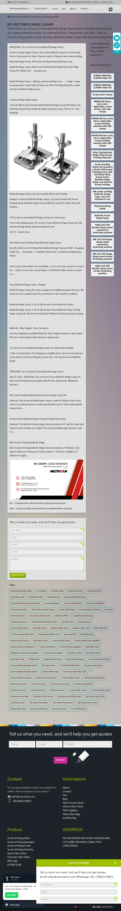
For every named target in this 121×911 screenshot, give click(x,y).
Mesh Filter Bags (71, 814)
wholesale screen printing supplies (24, 653)
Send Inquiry (18, 575)
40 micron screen (38, 684)
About (73, 9)
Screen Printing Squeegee (20, 842)
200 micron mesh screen (46, 678)
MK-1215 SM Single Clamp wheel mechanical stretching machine (102, 243)
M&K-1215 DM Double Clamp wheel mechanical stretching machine (102, 229)
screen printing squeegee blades (23, 665)
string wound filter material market (25, 603)
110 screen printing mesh (39, 616)
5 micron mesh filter (18, 610)
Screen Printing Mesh (18, 838)
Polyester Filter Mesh (18, 857)
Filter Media (41, 9)
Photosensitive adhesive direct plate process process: (40, 503)
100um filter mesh (18, 709)
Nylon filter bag (100, 628)
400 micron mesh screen (87, 703)
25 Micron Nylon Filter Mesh (22, 634)
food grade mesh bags (75, 659)
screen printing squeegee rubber (23, 672)
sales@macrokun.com (23, 796)
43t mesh (108, 610)
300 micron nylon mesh (94, 678)
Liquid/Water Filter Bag (82, 616)
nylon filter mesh (94, 591)
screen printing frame (61, 641)
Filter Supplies (70, 810)
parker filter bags (75, 591)
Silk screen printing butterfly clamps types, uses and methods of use (102, 195)
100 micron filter (61, 616)
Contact (95, 2)
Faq (65, 795)
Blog (65, 799)
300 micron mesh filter (38, 703)
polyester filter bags (50, 672)
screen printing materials (89, 610)
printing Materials (19, 9)
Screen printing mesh (72, 603)
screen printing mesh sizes (99, 659)
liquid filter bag (53, 597)
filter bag (12, 861)
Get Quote (11, 895)
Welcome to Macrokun (18, 2)
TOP (117, 52)
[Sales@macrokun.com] (117, 38)
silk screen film (70, 634)
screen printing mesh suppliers (87, 641)
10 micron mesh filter (95, 603)
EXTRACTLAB (14, 865)
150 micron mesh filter (83, 684)
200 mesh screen (59, 709)
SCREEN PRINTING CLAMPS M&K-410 (102, 86)
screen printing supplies (53, 653)
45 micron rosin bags (92, 665)
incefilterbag (69, 818)
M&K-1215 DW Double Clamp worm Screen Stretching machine (102, 270)
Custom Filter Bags (66, 610)
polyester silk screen (18, 622)
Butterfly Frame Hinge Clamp (102, 216)
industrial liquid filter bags (75, 597)
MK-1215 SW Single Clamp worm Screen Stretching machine (102, 256)
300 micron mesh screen (63, 703)
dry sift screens (84, 622)
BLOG (55, 9)
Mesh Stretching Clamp (102, 207)
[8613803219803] (117, 45)
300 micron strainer (18, 684)
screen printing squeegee (70, 647)
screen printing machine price (22, 647)
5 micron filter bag (78, 709)
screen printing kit (51, 603)
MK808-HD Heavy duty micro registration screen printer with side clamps (102, 107)
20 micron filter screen (100, 690)
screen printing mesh (19, 628)
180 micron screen (18, 690)
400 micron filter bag (39, 709)
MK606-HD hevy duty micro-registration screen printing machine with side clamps (102, 124)
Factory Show (107, 2)
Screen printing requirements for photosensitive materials (44, 508)
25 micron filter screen (70, 678)
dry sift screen (67, 622)
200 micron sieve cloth (95, 696)
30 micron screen (17, 703)
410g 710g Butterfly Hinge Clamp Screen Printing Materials (102, 155)
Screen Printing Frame (19, 845)
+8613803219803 (22, 801)
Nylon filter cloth (39, 628)
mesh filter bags (92, 647)
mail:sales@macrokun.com (78, 2)
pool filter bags (57, 591)
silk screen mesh (48, 665)
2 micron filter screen (78, 690)
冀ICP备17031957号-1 (103, 907)
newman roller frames (19, 641)
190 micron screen (56, 690)
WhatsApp (15, 905)
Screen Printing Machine (20, 849)
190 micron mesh (37, 690)
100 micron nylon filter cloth (74, 672)
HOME (12, 17)
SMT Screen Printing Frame (43, 610)
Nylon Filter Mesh (16, 853)
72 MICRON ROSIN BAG (69, 665)
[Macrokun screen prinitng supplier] (5, 9)
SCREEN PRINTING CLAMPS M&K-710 (102, 77)
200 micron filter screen (43, 696)
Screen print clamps (102, 95)
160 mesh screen (17, 616)
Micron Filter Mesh (73, 806)
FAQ (63, 9)
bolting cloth (34, 659)
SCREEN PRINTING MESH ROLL (44, 622)
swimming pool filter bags (21, 591)
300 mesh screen (40, 641)
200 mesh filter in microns (21, 678)
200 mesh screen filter (19, 696)
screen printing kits (47, 647)
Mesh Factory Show (73, 803)
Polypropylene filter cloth (49, 634)
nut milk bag (41, 591)
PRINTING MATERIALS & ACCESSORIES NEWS (40, 17)
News (18, 17)
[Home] (8, 17)
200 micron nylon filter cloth (69, 696)
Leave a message (78, 862)
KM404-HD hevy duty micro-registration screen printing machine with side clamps (102, 141)
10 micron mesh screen (59, 684)
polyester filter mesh (59, 628)
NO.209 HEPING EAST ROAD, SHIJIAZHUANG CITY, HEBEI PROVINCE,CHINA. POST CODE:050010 (86, 842)
